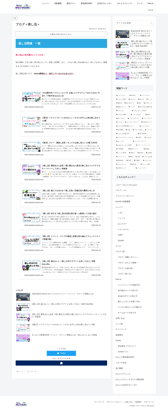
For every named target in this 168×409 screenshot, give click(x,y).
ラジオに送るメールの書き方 (130, 307)
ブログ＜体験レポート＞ (128, 257)
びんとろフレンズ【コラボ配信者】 (130, 379)
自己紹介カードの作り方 (128, 290)
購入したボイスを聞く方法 (129, 301)
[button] (151, 23)
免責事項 (119, 335)
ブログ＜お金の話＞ (126, 268)
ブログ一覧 (120, 251)
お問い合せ (120, 318)
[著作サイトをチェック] (61, 363)
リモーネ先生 (121, 363)
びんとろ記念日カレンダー (126, 385)
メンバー (119, 207)
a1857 (120, 235)
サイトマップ (121, 329)
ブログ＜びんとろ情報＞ (128, 263)
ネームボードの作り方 (127, 313)
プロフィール (121, 190)
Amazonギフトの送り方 (127, 296)
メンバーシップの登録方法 (129, 285)
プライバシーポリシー (125, 196)
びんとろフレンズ (123, 374)
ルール (118, 246)
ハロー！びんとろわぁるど (126, 185)
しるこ (120, 213)
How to (118, 279)
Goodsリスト (123, 352)
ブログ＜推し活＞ (125, 274)
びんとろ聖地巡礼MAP (125, 357)
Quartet (121, 240)
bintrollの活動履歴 (123, 201)
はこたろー (122, 224)
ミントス (121, 218)
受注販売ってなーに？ (127, 346)
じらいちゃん (123, 229)
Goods (118, 340)
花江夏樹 (119, 368)
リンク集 (119, 324)
